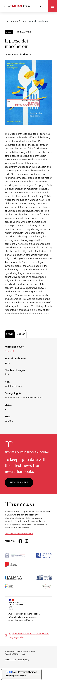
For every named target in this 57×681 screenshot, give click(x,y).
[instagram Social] (27, 540)
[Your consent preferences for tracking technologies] (15, 676)
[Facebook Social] (20, 540)
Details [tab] (9, 334)
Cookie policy (23, 659)
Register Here (19, 482)
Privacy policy (10, 659)
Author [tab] (21, 334)
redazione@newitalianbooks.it (19, 533)
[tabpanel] (28, 384)
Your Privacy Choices (24, 672)
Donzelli (9, 351)
